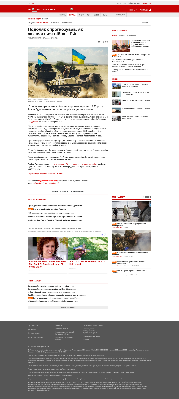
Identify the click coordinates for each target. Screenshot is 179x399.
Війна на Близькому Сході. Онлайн (136, 100)
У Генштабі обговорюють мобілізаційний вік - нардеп (53, 301)
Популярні (122, 35)
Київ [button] (29, 10)
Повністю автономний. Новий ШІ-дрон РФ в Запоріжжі (135, 85)
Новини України (118, 30)
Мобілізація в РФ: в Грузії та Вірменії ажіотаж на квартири (55, 220)
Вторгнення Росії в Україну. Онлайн (47, 209)
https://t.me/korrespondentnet (46, 183)
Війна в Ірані (54, 22)
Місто (81, 15)
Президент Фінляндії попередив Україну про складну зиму (55, 205)
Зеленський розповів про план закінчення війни (51, 286)
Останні (114, 35)
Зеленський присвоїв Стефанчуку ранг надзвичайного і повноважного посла (140, 43)
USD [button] (44, 10)
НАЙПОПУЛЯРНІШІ (134, 3)
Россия (57, 228)
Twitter (33, 330)
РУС (29, 3)
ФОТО (124, 3)
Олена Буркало (37, 38)
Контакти (58, 325)
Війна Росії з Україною (42, 228)
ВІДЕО (119, 3)
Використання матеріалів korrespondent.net (64, 333)
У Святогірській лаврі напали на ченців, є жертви (51, 292)
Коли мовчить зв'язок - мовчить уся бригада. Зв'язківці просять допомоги (128, 66)
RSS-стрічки (35, 334)
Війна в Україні (67, 23)
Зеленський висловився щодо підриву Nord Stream (52, 289)
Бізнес (96, 15)
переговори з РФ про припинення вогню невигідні (75, 164)
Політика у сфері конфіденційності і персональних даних (90, 331)
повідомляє (33, 121)
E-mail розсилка (37, 338)
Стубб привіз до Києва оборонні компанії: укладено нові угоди (57, 295)
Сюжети (115, 79)
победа (78, 228)
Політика (45, 19)
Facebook (34, 326)
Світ (88, 15)
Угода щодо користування (91, 336)
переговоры (71, 228)
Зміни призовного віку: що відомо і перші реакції (54, 298)
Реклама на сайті (61, 329)
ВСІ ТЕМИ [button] (145, 23)
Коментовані (131, 35)
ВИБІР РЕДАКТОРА (118, 197)
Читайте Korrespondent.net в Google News (67, 191)
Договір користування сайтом (93, 325)
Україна (72, 15)
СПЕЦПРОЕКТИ (146, 3)
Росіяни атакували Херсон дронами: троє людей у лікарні (55, 216)
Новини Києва (55, 23)
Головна (62, 15)
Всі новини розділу (34, 19)
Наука (105, 15)
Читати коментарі (68, 307)
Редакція (86, 339)
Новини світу (116, 275)
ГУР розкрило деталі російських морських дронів (51, 213)
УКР (33, 3)
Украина (63, 228)
